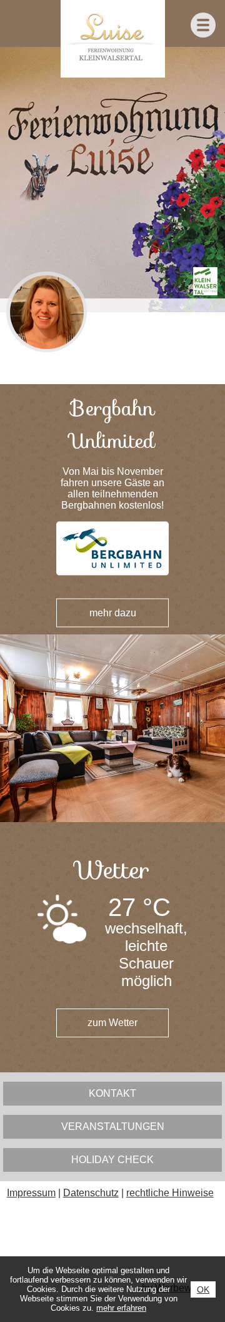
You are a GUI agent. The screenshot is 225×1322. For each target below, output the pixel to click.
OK (203, 1289)
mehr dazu (112, 613)
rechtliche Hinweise (170, 1192)
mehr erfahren (121, 1308)
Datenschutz (91, 1192)
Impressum (31, 1192)
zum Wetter (113, 1022)
